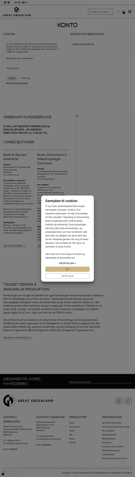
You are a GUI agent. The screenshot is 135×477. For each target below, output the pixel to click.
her (73, 257)
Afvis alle (67, 276)
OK (67, 269)
